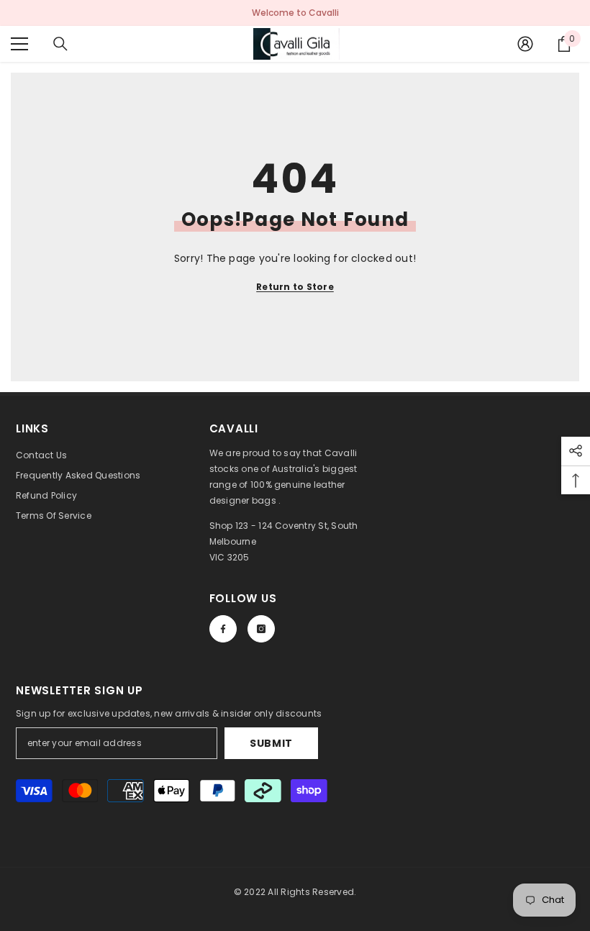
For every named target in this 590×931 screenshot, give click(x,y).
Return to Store (295, 287)
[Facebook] (223, 628)
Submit (271, 743)
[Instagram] (261, 628)
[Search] (60, 44)
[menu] (19, 44)
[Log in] (525, 44)
